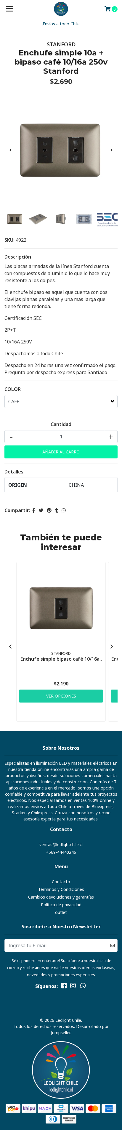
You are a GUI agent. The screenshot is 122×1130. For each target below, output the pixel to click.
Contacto (61, 881)
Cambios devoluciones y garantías (61, 897)
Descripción (17, 257)
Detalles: (14, 471)
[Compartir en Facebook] (34, 510)
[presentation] (10, 150)
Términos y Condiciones (61, 889)
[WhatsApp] (83, 987)
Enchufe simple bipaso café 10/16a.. (61, 659)
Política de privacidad (61, 904)
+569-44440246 (61, 852)
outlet (61, 912)
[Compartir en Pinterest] (49, 510)
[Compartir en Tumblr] (56, 510)
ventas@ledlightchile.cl (61, 844)
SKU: (9, 240)
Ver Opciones (61, 696)
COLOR (12, 389)
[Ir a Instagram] (73, 987)
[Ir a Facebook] (64, 987)
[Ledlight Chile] (61, 9)
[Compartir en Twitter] (40, 510)
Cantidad (61, 424)
